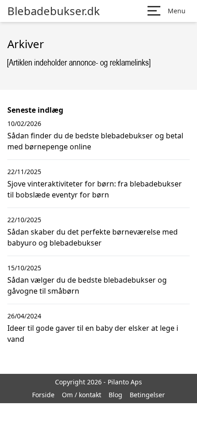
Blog (115, 394)
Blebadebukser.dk (53, 11)
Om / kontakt (81, 394)
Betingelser (147, 394)
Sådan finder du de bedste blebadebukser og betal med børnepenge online (95, 141)
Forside (43, 394)
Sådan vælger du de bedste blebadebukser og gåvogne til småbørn (87, 285)
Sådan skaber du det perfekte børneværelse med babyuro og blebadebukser (92, 237)
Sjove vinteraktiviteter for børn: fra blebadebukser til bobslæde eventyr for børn (94, 189)
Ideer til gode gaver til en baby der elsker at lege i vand (92, 333)
